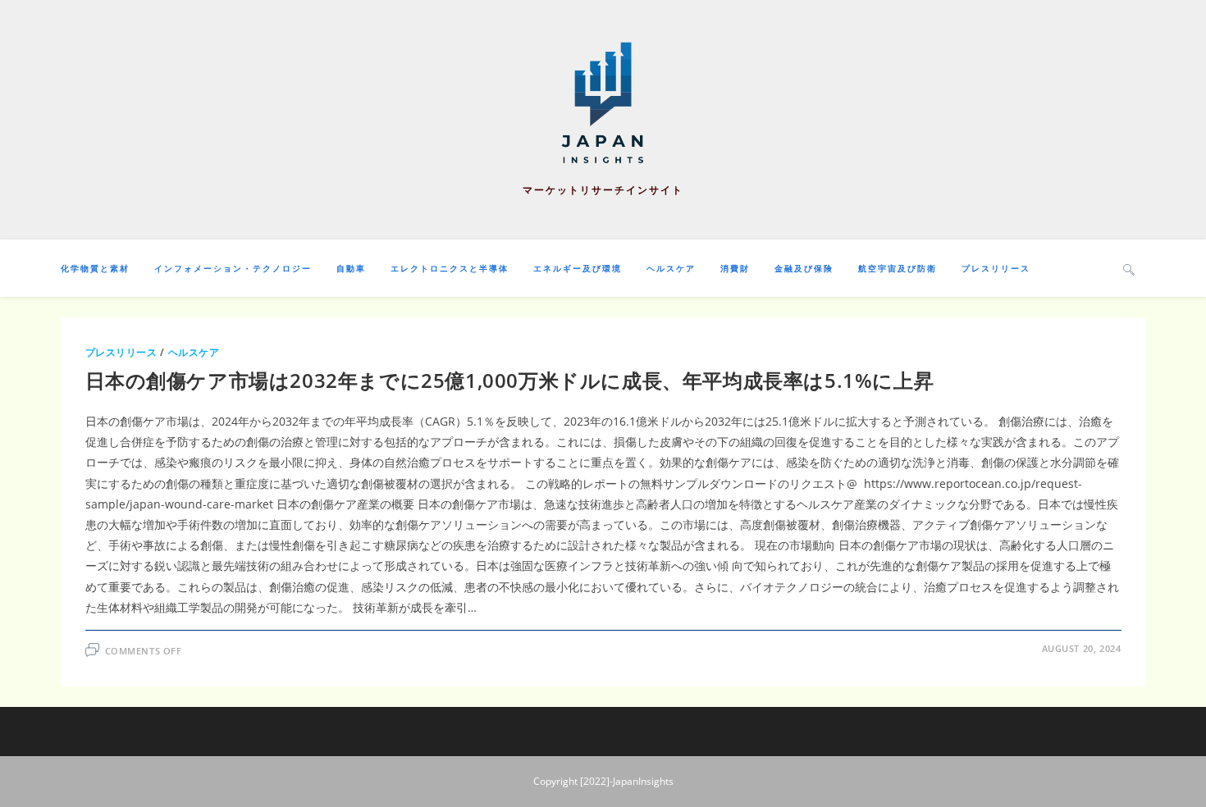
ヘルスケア (194, 352)
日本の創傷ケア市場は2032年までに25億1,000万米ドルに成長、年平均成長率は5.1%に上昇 (509, 380)
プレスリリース (121, 352)
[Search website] (1128, 269)
